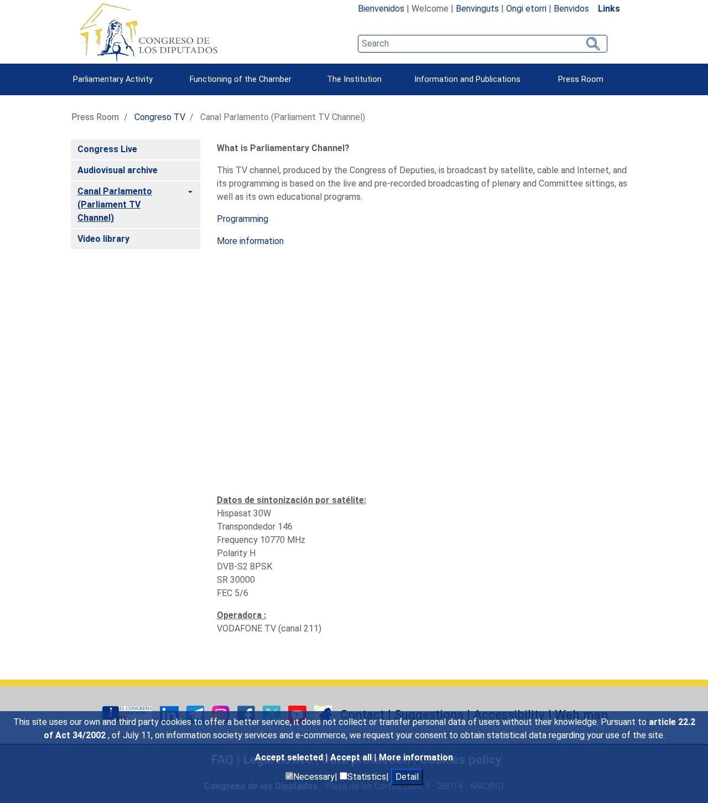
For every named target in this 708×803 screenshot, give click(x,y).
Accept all (352, 757)
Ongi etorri (526, 8)
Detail (407, 776)
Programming (242, 219)
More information (416, 757)
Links (609, 8)
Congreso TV (159, 117)
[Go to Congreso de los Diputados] (148, 32)
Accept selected (290, 757)
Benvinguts (477, 8)
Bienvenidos (381, 8)
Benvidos (571, 8)
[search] (482, 44)
